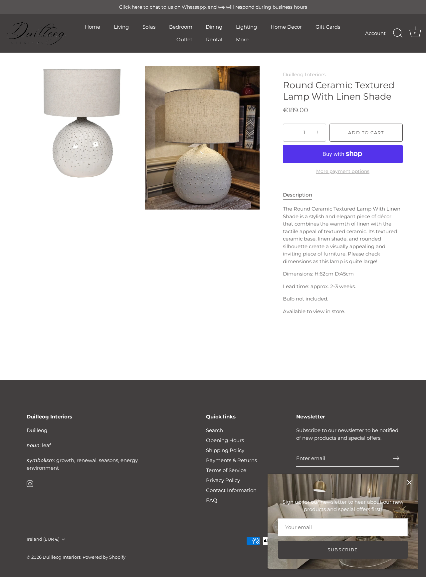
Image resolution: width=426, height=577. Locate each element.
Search (214, 430)
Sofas (148, 27)
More (242, 39)
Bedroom (180, 27)
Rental (214, 39)
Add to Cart (366, 132)
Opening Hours (225, 440)
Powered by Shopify (104, 557)
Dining (214, 27)
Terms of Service (226, 470)
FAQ (211, 500)
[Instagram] (30, 483)
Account (375, 33)
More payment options (342, 171)
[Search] (397, 33)
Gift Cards (328, 27)
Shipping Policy (225, 450)
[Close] (409, 482)
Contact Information (231, 490)
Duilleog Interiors (304, 74)
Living (121, 27)
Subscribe (342, 549)
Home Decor (286, 27)
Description (297, 195)
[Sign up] (396, 458)
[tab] (301, 195)
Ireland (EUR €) (43, 539)
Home (92, 27)
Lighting (246, 27)
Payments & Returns (231, 460)
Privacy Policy (223, 480)
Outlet (184, 39)
